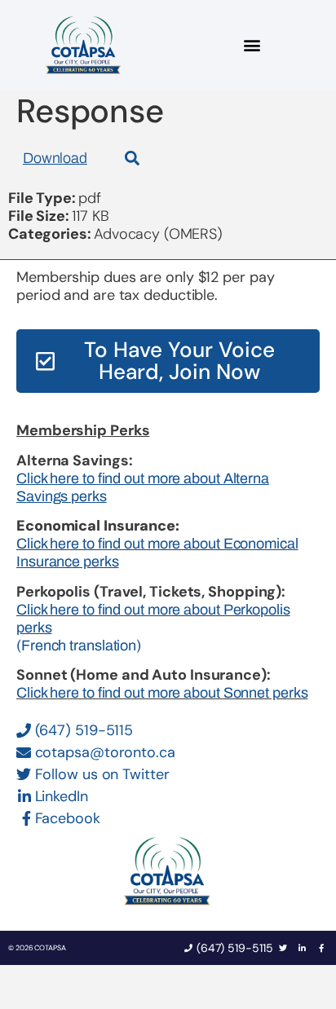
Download (55, 158)
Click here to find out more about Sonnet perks (161, 693)
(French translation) (78, 645)
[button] (252, 45)
